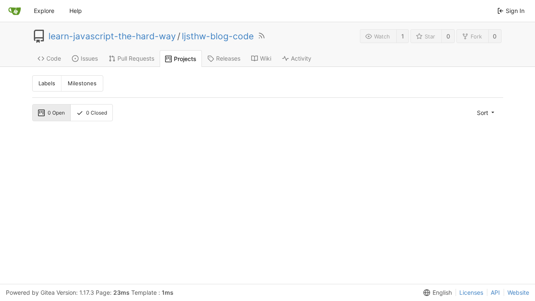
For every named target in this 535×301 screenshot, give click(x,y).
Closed (96, 113)
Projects (185, 58)
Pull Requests (135, 58)
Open (56, 113)
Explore (44, 10)
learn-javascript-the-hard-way (112, 36)
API (495, 292)
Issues (89, 58)
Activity (301, 58)
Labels (46, 83)
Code (53, 58)
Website (518, 292)
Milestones (82, 83)
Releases (228, 58)
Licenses (471, 292)
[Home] (14, 11)
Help (75, 10)
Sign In (515, 10)
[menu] (486, 112)
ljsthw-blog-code (218, 36)
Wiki (265, 58)
